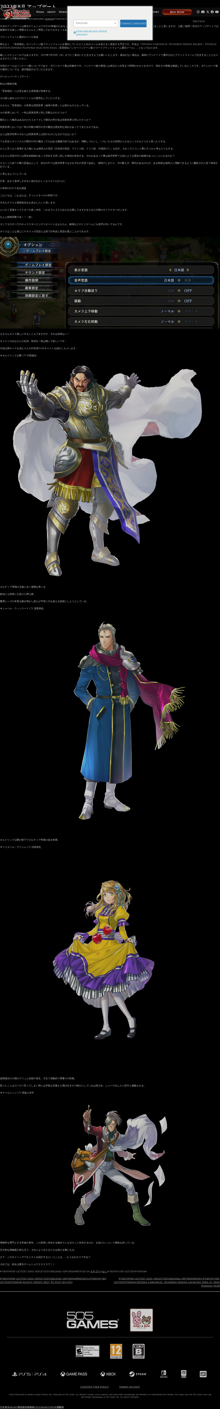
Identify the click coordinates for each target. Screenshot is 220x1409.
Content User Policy (94, 1387)
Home (40, 12)
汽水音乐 (5, 1407)
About (51, 12)
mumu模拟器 (17, 1407)
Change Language (133, 23)
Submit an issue (129, 1387)
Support (153, 12)
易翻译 (60, 1407)
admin (49, 19)
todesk (52, 1407)
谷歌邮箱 (29, 1407)
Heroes (64, 12)
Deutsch (199, 21)
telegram (40, 1407)
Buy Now (177, 12)
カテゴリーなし (98, 1271)
